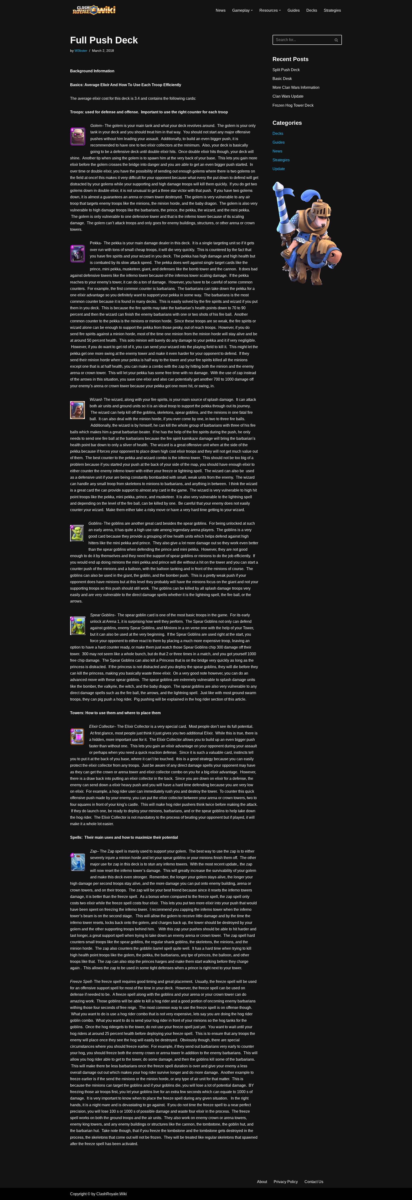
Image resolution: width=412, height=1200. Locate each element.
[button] (252, 10)
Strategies (332, 10)
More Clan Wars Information (296, 87)
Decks (311, 10)
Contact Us (313, 1182)
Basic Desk (282, 79)
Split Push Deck (286, 70)
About (262, 1182)
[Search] (336, 40)
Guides (294, 10)
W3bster (81, 50)
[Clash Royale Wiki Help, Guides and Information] (94, 10)
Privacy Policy (286, 1182)
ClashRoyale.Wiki (111, 1194)
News (221, 10)
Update (279, 169)
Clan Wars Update (288, 96)
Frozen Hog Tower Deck (293, 105)
